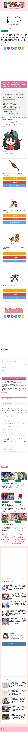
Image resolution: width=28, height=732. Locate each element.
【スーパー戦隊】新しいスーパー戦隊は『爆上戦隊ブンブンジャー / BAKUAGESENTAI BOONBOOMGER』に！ (7, 527)
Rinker (8, 174)
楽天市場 (15, 182)
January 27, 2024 (13, 113)
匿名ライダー (11, 435)
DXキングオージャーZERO (10, 285)
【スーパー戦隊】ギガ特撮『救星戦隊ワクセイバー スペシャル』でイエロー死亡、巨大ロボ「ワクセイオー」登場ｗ (7, 486)
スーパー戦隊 (5, 349)
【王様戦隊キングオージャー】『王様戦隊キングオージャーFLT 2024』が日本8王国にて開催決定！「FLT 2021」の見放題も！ (16, 541)
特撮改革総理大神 (11, 423)
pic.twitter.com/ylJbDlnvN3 (9, 109)
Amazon (15, 178)
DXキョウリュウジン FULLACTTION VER (14, 210)
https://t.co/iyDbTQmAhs (9, 99)
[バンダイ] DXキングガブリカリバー (12, 173)
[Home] (14, 6)
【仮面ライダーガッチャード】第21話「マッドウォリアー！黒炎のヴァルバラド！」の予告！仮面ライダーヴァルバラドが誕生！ (16, 536)
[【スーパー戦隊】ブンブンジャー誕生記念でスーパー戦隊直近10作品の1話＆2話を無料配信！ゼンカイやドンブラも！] (15, 48)
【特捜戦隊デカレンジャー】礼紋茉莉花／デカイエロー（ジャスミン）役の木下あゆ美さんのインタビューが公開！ (20, 486)
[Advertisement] (14, 66)
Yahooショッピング (14, 185)
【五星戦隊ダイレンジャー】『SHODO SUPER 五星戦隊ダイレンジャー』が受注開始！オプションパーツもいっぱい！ (20, 527)
